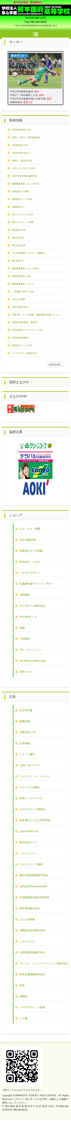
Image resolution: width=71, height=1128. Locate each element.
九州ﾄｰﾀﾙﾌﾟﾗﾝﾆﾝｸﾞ (30, 765)
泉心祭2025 (17, 260)
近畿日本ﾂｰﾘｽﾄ (28, 732)
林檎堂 (23, 996)
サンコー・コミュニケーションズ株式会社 (44, 963)
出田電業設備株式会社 (32, 952)
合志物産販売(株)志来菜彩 (35, 897)
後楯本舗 (25, 721)
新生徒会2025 (19, 245)
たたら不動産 (27, 919)
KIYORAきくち (28, 616)
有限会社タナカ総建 (31, 550)
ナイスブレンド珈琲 (31, 864)
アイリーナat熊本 (30, 787)
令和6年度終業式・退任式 (24, 322)
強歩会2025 (17, 237)
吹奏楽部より (18, 207)
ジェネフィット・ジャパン (35, 776)
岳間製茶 (25, 594)
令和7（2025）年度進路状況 (26, 137)
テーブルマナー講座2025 (24, 353)
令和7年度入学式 (20, 307)
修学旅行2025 (19, 230)
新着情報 (15, 120)
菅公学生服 (26, 710)
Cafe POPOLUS (29, 831)
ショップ (15, 515)
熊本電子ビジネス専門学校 (35, 820)
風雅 (22, 627)
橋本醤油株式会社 (30, 908)
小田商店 (25, 638)
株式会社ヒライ (29, 842)
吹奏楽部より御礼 (20, 191)
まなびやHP (18, 396)
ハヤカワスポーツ (30, 572)
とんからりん (27, 941)
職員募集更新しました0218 (25, 183)
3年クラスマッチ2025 (22, 214)
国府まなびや (19, 382)
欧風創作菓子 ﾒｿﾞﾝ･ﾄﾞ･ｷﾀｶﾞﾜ (36, 583)
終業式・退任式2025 (22, 160)
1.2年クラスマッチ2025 (23, 168)
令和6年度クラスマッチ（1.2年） (28, 330)
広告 (12, 697)
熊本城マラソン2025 (22, 345)
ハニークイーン (29, 853)
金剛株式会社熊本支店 (32, 930)
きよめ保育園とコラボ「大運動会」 (29, 253)
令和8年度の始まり (21, 153)
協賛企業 (15, 432)
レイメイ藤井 (27, 754)
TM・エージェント (30, 649)
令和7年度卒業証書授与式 (24, 176)
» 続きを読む (54, 364)
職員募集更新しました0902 (25, 268)
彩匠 (22, 985)
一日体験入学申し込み (23, 291)
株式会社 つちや (30, 561)
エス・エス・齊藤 (30, 528)
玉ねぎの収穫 (18, 299)
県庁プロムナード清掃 (23, 222)
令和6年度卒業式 (20, 338)
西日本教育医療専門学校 (34, 875)
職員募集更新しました (23, 284)
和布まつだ (26, 671)
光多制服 (25, 743)
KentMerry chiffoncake (33, 660)
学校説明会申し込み (21, 276)
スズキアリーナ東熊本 (32, 809)
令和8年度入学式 (20, 145)
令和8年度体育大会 (21, 130)
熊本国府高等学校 (35, 8)
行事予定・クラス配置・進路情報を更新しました (36, 314)
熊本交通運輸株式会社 (32, 974)
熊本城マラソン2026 (22, 199)
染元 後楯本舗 (28, 539)
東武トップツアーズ (31, 798)
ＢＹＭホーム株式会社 (32, 605)
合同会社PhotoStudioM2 (34, 886)
